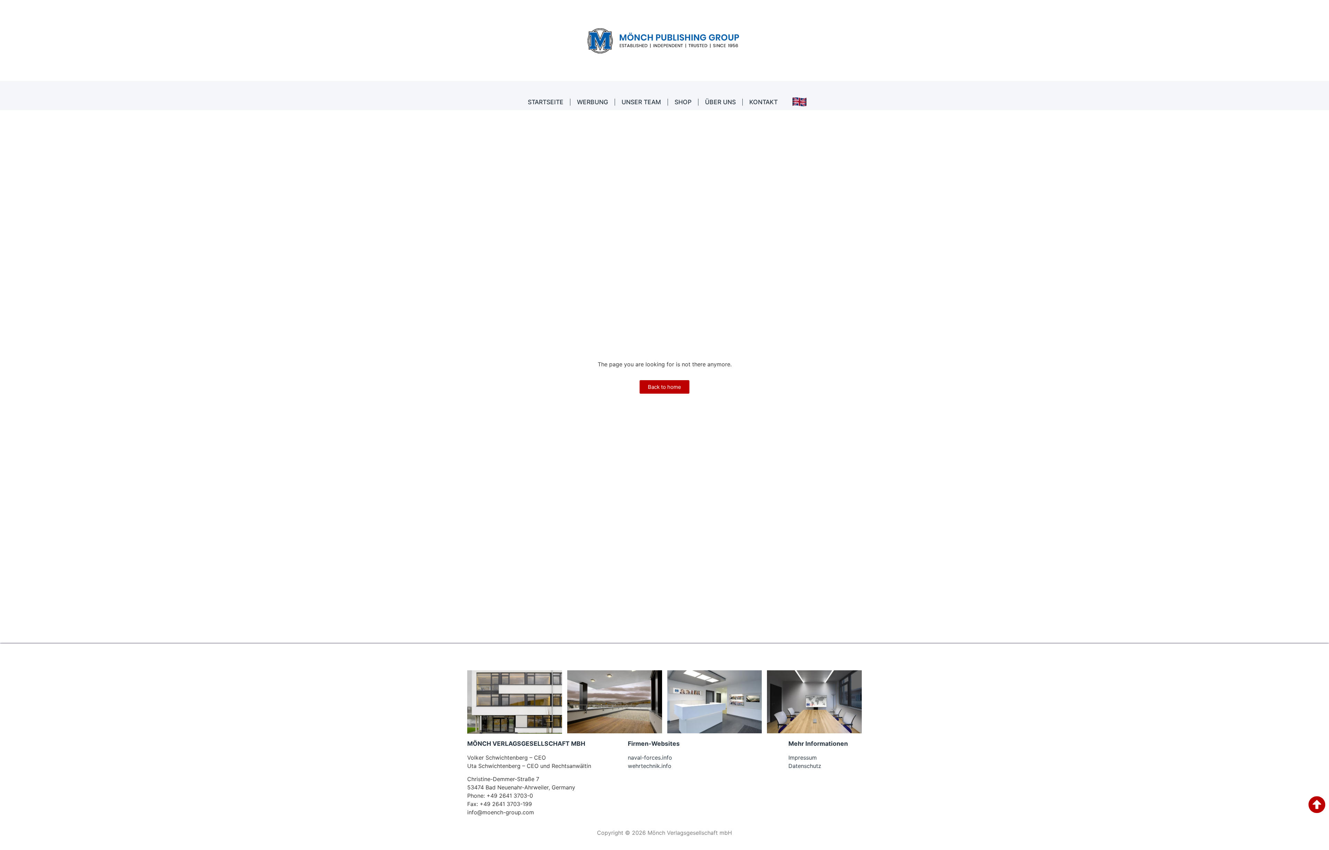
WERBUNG (592, 102)
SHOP (683, 102)
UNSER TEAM (641, 102)
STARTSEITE (545, 102)
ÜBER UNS (720, 102)
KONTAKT (763, 102)
